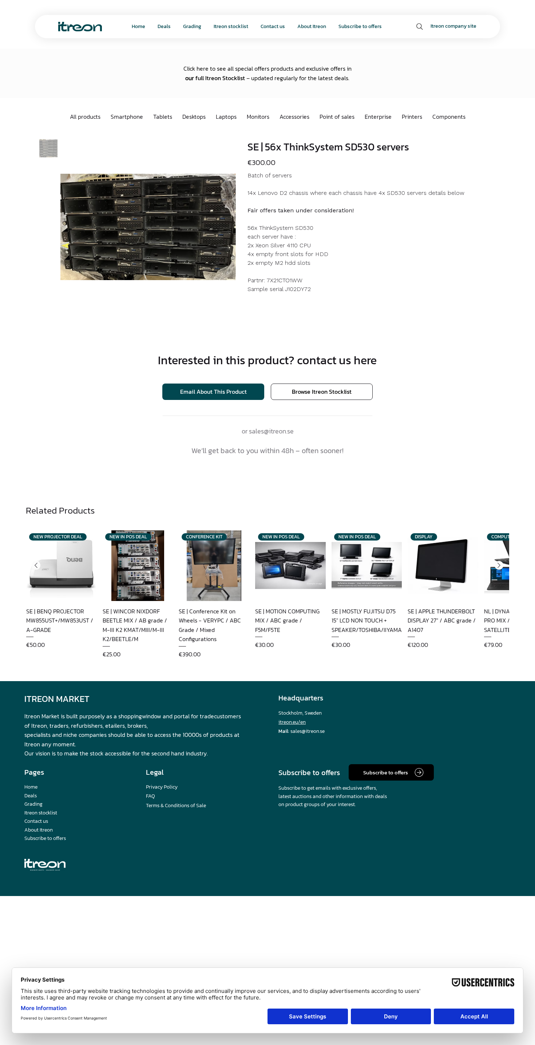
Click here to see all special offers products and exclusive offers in (267, 68)
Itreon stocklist (40, 813)
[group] (267, 594)
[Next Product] (499, 565)
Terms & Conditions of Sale (176, 805)
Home (30, 787)
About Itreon (38, 830)
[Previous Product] (36, 565)
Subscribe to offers (45, 838)
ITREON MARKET (57, 698)
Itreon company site (453, 26)
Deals (30, 796)
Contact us (36, 821)
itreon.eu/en (292, 722)
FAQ (150, 796)
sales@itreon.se (271, 431)
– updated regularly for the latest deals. (297, 78)
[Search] (419, 26)
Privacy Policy (162, 787)
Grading (33, 804)
